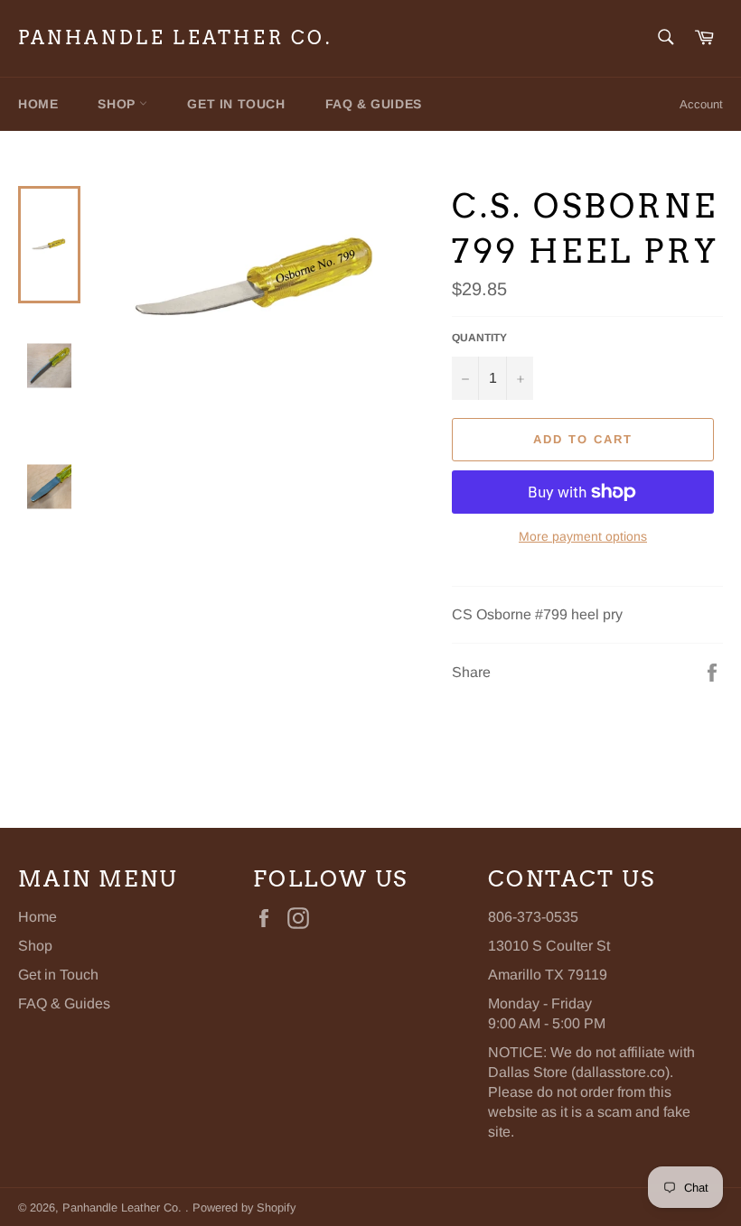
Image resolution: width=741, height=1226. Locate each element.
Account (701, 104)
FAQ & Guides (373, 104)
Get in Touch (236, 104)
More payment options (583, 536)
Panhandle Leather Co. (175, 38)
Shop (118, 104)
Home (38, 104)
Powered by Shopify (243, 1207)
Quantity (479, 337)
